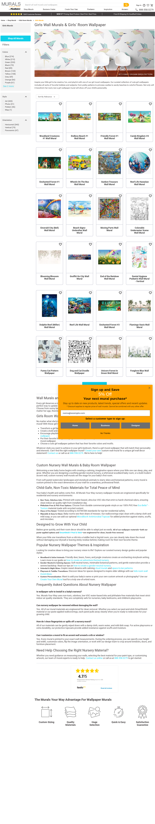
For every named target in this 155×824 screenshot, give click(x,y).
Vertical (10, 127)
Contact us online (94, 658)
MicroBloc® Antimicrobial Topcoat (93, 516)
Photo (9, 104)
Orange (10, 80)
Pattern (10, 107)
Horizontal (12, 124)
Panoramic (11, 130)
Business (105, 425)
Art (9, 101)
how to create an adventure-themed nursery (87, 560)
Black (9, 65)
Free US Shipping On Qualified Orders (127, 14)
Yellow (10, 74)
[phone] (137, 10)
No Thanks (105, 433)
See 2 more (8, 86)
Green (10, 62)
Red (8, 68)
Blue (9, 56)
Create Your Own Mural (51, 579)
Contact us (53, 453)
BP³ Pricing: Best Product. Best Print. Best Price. (77, 14)
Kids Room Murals (25, 20)
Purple (10, 82)
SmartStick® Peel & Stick (71, 532)
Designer (136, 425)
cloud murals (101, 568)
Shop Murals (12, 20)
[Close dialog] (149, 388)
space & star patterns (122, 568)
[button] (15, 52)
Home (3, 20)
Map (8, 110)
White (10, 59)
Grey (9, 77)
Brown (10, 71)
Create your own (93, 450)
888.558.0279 (146, 9)
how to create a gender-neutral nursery (92, 565)
